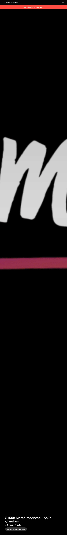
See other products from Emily (16, 529)
